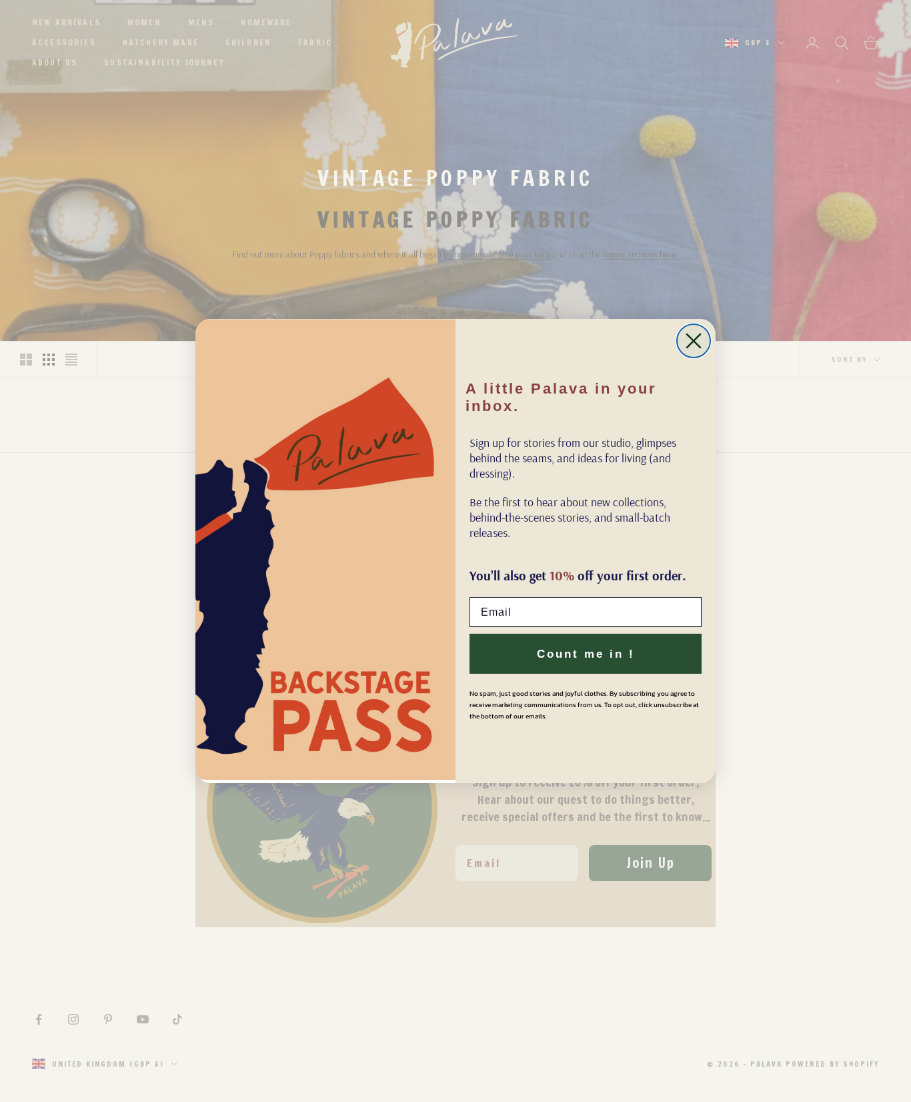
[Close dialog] (693, 341)
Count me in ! (586, 654)
